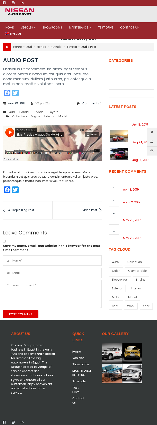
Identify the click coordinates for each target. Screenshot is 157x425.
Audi (29, 47)
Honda (41, 47)
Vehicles (27, 27)
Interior (49, 116)
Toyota (72, 47)
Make (116, 297)
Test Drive (105, 27)
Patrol (113, 78)
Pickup (114, 85)
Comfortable (137, 271)
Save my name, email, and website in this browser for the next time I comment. (51, 248)
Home (10, 27)
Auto (115, 262)
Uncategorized (120, 93)
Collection (19, 116)
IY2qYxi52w (42, 103)
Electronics (120, 280)
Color (116, 271)
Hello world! (141, 118)
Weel (130, 306)
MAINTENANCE (78, 27)
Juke (113, 70)
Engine (35, 116)
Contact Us (129, 27)
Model (62, 116)
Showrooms (52, 27)
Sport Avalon (133, 196)
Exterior (117, 288)
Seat (115, 306)
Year (146, 306)
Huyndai (56, 47)
